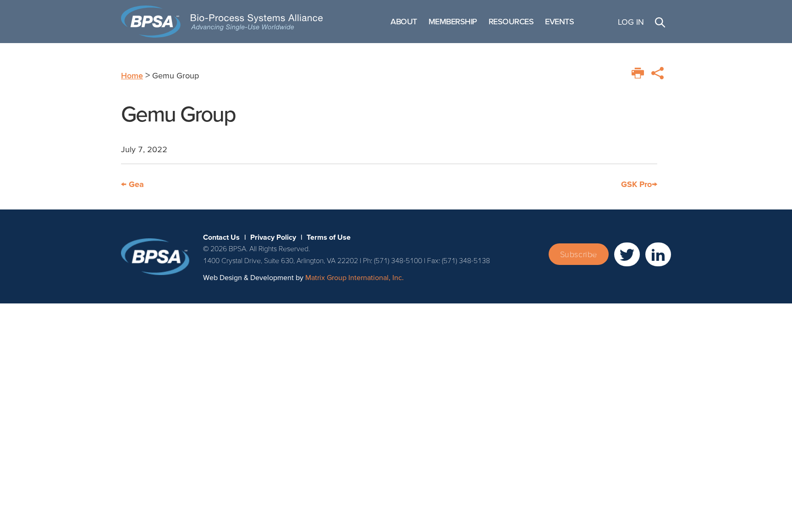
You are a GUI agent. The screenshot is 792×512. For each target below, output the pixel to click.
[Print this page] (638, 73)
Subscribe (578, 254)
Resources (511, 21)
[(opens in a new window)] (627, 254)
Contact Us (221, 237)
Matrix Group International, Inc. (354, 277)
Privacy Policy (273, 237)
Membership (453, 21)
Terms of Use (329, 237)
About (403, 21)
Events (559, 21)
